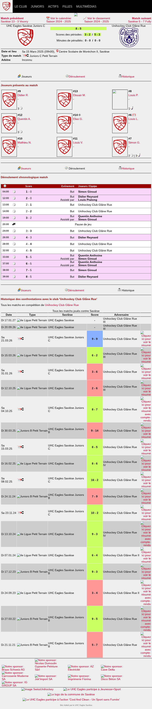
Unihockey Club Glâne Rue (62, 305)
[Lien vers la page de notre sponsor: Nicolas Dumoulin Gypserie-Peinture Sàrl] (50, 669)
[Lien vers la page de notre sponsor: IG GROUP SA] (17, 685)
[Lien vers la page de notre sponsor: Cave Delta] (116, 669)
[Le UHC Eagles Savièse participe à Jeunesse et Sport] (92, 689)
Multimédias (86, 6)
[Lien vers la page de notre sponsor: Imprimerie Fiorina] (83, 679)
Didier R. (23, 95)
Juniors (37, 6)
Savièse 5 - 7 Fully (139, 20)
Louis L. (133, 118)
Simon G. (134, 142)
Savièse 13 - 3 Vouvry (14, 20)
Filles (67, 6)
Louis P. (133, 95)
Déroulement (77, 76)
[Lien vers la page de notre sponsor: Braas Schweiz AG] (17, 669)
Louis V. (78, 142)
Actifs (53, 6)
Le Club (21, 6)
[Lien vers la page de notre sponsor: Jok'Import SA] (50, 679)
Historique (128, 76)
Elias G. (78, 118)
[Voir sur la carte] (57, 51)
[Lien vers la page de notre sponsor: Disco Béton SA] (116, 679)
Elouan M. (79, 95)
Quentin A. (24, 118)
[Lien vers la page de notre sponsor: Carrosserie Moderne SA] (17, 679)
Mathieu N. (24, 142)
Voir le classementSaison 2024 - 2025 (97, 20)
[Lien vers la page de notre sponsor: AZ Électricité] (83, 669)
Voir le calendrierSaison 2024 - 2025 (58, 20)
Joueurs (26, 168)
